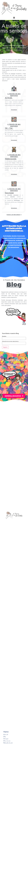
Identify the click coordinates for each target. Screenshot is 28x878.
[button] (14, 17)
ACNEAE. (8, 98)
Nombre (4, 336)
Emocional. (9, 193)
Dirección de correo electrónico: (10, 341)
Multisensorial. (10, 159)
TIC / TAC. (9, 128)
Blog (14, 284)
